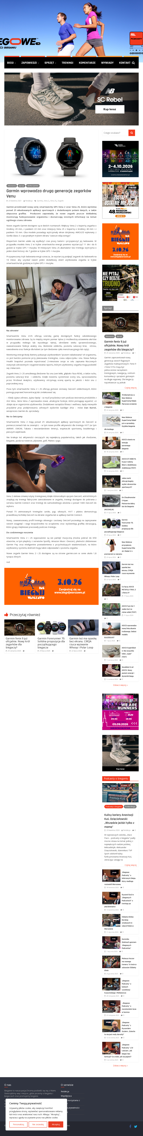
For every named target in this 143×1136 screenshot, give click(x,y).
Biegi (10, 62)
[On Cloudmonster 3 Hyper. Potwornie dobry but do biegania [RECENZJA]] (111, 496)
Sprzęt (49, 62)
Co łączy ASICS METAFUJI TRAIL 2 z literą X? (129, 590)
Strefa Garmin (32, 186)
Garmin (40, 201)
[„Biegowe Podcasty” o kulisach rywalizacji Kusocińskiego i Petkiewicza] (111, 979)
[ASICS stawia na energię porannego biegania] (111, 438)
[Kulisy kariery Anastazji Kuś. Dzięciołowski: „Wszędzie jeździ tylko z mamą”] (120, 784)
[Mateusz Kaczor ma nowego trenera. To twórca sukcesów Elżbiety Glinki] (111, 957)
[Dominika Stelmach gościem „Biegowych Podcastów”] (111, 937)
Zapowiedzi (29, 62)
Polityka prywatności (70, 1107)
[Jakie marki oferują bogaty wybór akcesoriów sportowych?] (111, 477)
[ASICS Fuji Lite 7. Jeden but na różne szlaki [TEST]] (111, 604)
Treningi (67, 62)
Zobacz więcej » (120, 685)
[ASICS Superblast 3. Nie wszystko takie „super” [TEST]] (111, 646)
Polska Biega (130, 806)
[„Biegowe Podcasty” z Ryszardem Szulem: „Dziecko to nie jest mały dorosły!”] (111, 1021)
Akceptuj (56, 1124)
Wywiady (107, 62)
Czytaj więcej (131, 387)
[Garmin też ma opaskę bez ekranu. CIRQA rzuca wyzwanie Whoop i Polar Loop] (83, 621)
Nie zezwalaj (38, 1124)
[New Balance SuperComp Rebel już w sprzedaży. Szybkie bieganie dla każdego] (111, 416)
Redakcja (29, 201)
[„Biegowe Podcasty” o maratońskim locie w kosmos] (111, 1001)
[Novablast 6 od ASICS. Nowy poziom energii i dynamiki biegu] (111, 665)
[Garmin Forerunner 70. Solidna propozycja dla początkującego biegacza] (51, 621)
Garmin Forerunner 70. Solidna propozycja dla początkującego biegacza (51, 643)
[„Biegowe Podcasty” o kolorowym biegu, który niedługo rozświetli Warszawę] (111, 871)
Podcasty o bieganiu (116, 778)
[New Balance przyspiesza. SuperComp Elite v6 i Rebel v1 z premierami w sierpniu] (111, 540)
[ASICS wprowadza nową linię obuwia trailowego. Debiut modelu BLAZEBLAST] (111, 624)
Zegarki (61, 201)
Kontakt (124, 62)
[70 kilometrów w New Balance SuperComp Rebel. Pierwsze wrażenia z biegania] (111, 393)
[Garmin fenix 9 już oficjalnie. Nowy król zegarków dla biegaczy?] (19, 621)
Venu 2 (46, 201)
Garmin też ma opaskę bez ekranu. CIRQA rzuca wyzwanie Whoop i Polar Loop (82, 643)
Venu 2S (53, 201)
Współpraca (66, 1096)
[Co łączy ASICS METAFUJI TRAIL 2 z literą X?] (111, 585)
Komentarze (87, 62)
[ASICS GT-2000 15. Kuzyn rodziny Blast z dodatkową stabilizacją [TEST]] (111, 457)
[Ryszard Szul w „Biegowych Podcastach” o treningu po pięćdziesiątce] (111, 893)
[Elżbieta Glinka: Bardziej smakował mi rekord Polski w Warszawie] (111, 915)
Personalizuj (18, 1124)
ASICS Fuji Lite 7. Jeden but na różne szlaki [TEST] (129, 609)
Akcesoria (12, 186)
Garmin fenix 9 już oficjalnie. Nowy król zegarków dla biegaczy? (18, 643)
